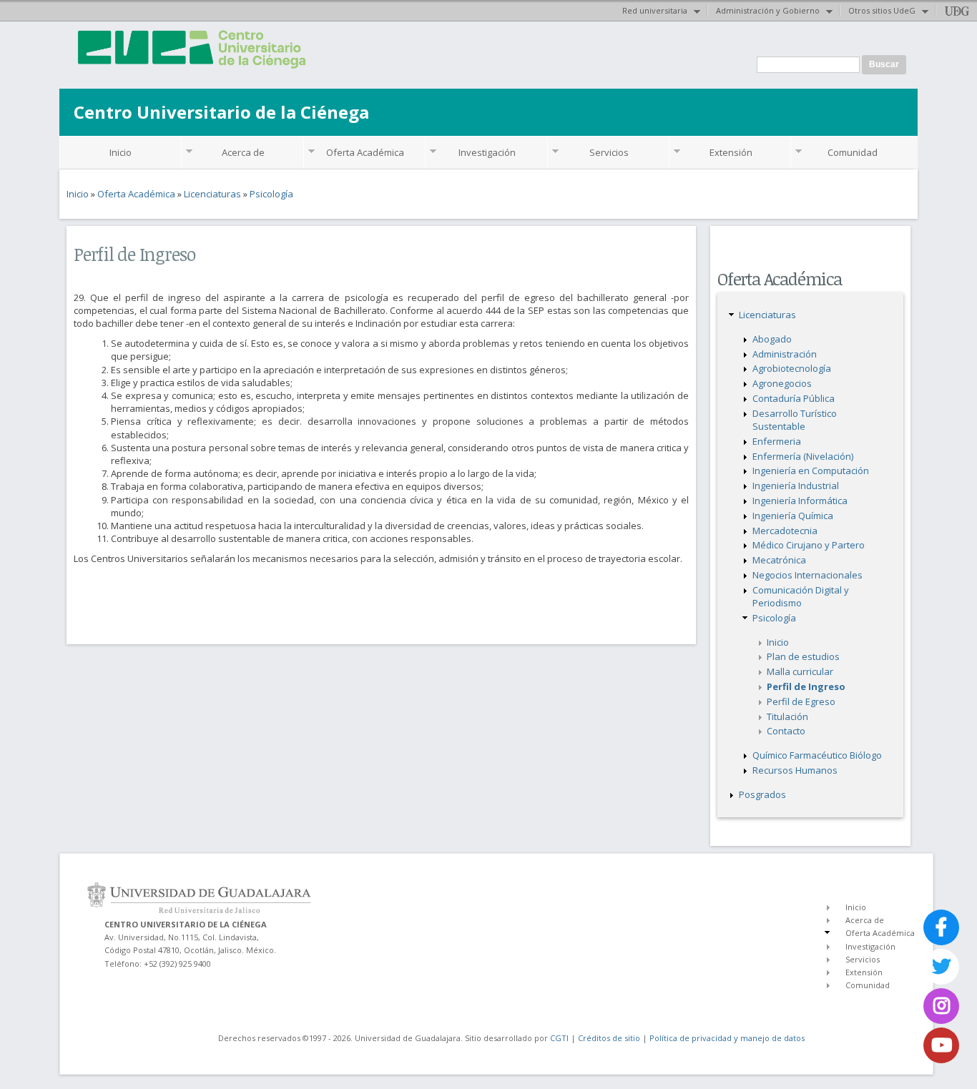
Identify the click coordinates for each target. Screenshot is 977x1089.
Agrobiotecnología (791, 368)
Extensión (731, 152)
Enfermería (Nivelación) (802, 456)
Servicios (609, 152)
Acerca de (243, 152)
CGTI (559, 1038)
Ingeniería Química (792, 515)
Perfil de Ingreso (806, 686)
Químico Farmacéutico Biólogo (817, 755)
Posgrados (762, 794)
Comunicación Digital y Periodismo (800, 596)
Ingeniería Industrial (795, 485)
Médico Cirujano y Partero (808, 544)
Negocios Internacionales (807, 574)
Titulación (787, 716)
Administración (784, 354)
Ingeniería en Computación (810, 470)
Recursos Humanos (795, 770)
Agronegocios (782, 383)
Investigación (487, 152)
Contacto (786, 730)
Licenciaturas (212, 193)
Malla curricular (800, 671)
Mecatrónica (779, 559)
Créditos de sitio (609, 1038)
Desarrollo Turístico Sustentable (794, 420)
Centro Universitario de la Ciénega (221, 112)
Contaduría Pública (793, 398)
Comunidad (853, 152)
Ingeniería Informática (800, 500)
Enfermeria (776, 441)
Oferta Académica (365, 152)
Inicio (120, 152)
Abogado (772, 338)
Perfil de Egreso (801, 701)
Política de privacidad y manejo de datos (727, 1038)
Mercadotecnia (785, 530)
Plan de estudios (803, 656)
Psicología (271, 193)
